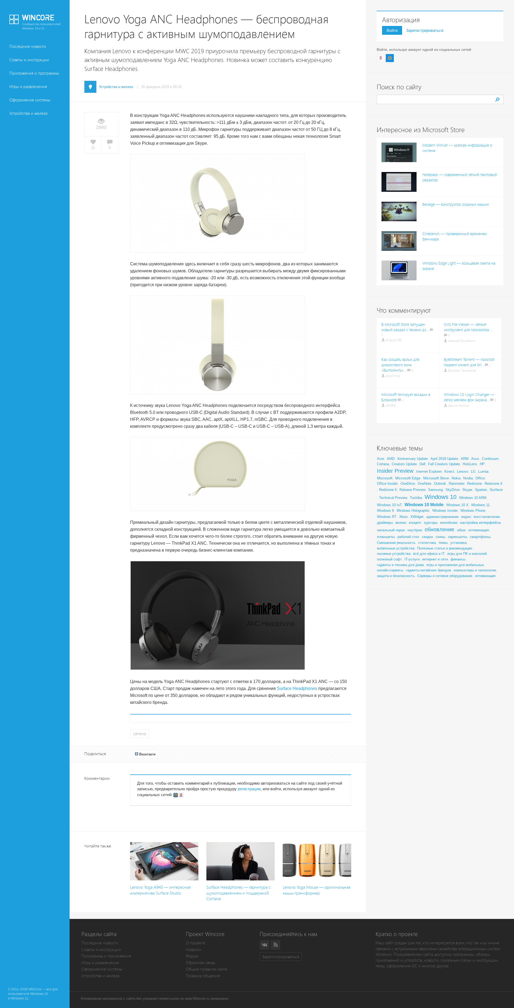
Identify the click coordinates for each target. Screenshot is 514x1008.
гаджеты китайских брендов (428, 570)
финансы (458, 559)
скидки (427, 537)
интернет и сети (435, 559)
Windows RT (386, 517)
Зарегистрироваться (424, 30)
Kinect (449, 471)
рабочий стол (408, 537)
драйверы (385, 523)
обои (461, 530)
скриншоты (457, 536)
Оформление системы (29, 99)
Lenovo (139, 733)
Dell (422, 464)
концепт (415, 523)
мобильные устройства (395, 548)
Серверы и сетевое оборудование (444, 576)
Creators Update (404, 464)
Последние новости (27, 46)
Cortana (383, 464)
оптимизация (478, 530)
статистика (427, 543)
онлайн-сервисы (390, 570)
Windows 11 (480, 505)
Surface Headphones (297, 688)
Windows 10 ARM (472, 498)
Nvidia (468, 478)
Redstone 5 (388, 490)
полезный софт (389, 559)
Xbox (403, 516)
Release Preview (412, 490)
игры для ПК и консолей (467, 554)
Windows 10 (440, 497)
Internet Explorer (429, 471)
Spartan (481, 490)
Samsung (435, 490)
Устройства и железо (28, 113)
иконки (400, 523)
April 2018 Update (444, 459)
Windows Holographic (413, 511)
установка (458, 543)
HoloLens (470, 464)
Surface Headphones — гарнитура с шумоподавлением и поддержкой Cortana (238, 893)
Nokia (456, 478)
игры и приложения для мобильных (455, 565)
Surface (496, 489)
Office (480, 478)
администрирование (442, 517)
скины (440, 537)
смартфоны (480, 536)
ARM (464, 459)
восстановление (487, 517)
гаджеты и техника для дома (400, 565)
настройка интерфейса (480, 522)
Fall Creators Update (444, 464)
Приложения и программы (34, 73)
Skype (467, 490)
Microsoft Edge (408, 478)
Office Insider (387, 484)
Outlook (440, 484)
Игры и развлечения (28, 86)
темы (443, 542)
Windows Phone (472, 511)
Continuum (490, 459)
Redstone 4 (493, 484)
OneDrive (407, 484)
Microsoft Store (436, 478)
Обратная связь (200, 962)
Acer (380, 459)
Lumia (483, 471)
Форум (192, 956)
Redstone (474, 484)
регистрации (249, 788)
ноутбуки (414, 530)
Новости (193, 949)
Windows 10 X (457, 505)
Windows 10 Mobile (424, 504)
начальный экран (391, 530)
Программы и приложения (106, 956)
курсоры (430, 523)
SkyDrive (452, 490)
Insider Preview (395, 471)
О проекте (195, 942)
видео (466, 517)
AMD (391, 459)
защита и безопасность (396, 576)
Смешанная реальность (396, 543)
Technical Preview (393, 498)
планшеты (386, 536)
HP (482, 464)
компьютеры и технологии (475, 570)
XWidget (417, 517)
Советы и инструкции (29, 59)
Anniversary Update (412, 459)
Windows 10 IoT (389, 505)
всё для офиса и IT (429, 554)
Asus (475, 459)
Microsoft (384, 478)
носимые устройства (393, 554)
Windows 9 (385, 511)
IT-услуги (412, 559)
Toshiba (416, 498)
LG (473, 471)
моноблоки (448, 523)
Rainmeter (456, 484)
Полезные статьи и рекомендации (444, 548)
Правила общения (203, 975)
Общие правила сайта (206, 969)
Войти (392, 30)
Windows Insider (445, 511)
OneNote (424, 484)
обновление (439, 529)
